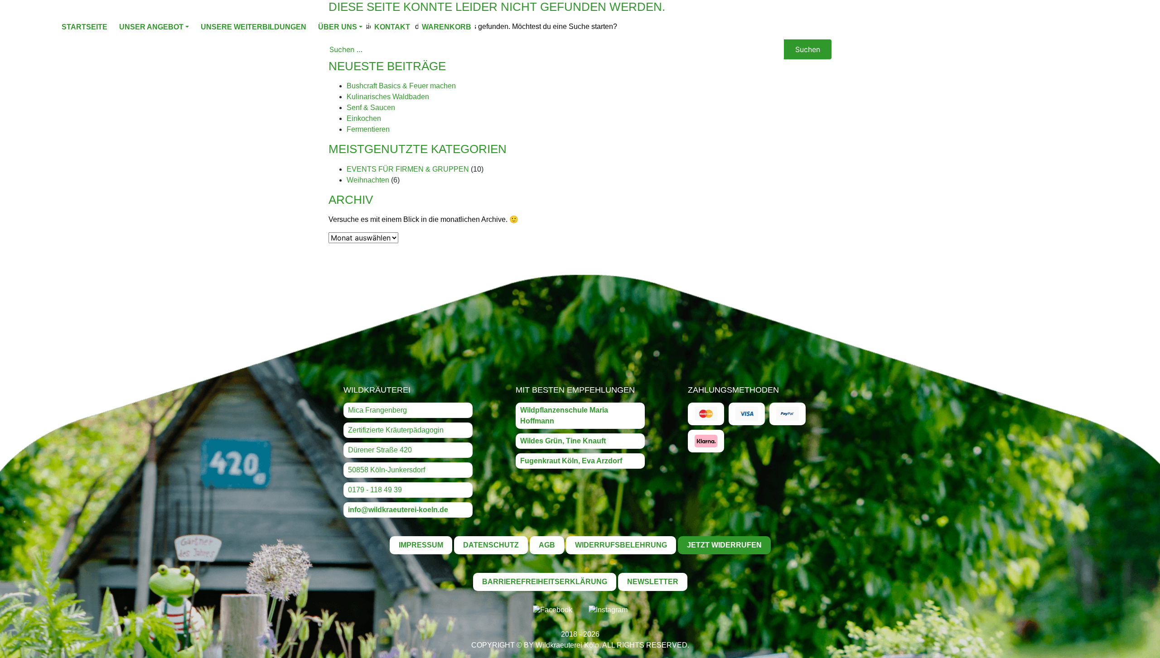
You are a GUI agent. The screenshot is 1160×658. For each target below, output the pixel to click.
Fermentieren (368, 129)
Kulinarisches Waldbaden (388, 97)
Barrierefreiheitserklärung (544, 582)
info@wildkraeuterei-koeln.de (398, 510)
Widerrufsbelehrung (621, 545)
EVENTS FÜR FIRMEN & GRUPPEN (408, 169)
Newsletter (652, 582)
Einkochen (364, 118)
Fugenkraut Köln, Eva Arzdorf (571, 461)
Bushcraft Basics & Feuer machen (401, 86)
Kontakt (392, 27)
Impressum (421, 545)
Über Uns (337, 27)
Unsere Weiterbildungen (253, 27)
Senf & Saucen (371, 107)
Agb (547, 545)
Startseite (84, 27)
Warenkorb (446, 27)
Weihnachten (368, 180)
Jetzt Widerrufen (724, 545)
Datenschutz (491, 545)
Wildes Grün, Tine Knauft (563, 441)
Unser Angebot (151, 27)
